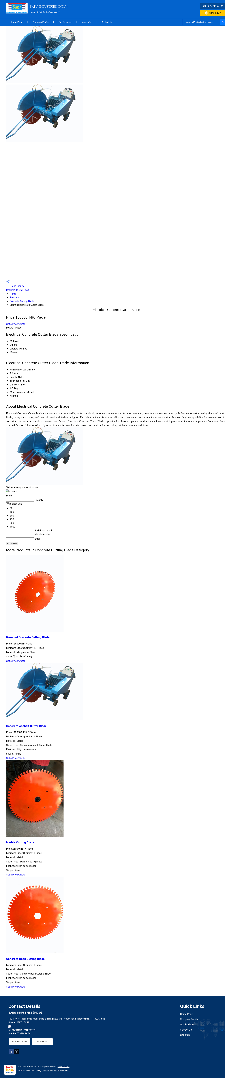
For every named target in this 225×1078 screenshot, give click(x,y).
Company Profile (41, 22)
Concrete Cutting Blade (22, 301)
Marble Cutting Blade (20, 842)
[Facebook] (11, 1053)
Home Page (16, 22)
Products (15, 297)
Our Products (65, 22)
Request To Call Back (17, 290)
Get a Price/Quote (15, 324)
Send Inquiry (17, 286)
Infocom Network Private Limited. (56, 1071)
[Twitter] (16, 1053)
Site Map (185, 1034)
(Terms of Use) (64, 1067)
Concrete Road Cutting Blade (25, 959)
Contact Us (106, 22)
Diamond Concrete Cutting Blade (28, 637)
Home (13, 293)
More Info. (86, 22)
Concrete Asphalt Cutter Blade (26, 726)
